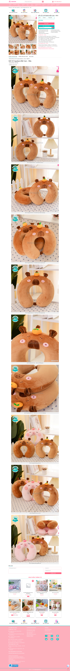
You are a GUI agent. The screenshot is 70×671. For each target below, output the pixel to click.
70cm (14, 615)
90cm (17, 615)
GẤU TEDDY (19, 5)
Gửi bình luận (53, 573)
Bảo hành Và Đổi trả (30, 635)
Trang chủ (10, 5)
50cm (12, 615)
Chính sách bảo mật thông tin (31, 634)
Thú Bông (32, 5)
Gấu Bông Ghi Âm (58, 5)
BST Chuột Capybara (16, 7)
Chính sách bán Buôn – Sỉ (31, 631)
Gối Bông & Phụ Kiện (38, 5)
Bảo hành (31, 56)
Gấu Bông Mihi (53, 5)
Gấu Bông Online (47, 630)
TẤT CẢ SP (49, 5)
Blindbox (14, 4)
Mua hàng (46, 23)
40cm (28, 596)
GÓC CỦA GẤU (43, 5)
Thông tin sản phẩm (13, 56)
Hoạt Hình (28, 5)
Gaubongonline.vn (37, 669)
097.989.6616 (57, 1)
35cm (42, 615)
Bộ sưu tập (23, 5)
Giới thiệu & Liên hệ (30, 636)
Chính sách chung (29, 633)
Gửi (52, 27)
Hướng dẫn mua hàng (23, 56)
